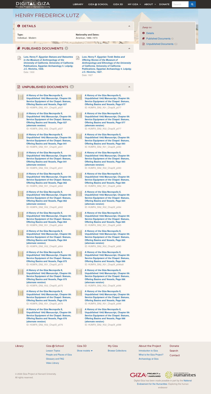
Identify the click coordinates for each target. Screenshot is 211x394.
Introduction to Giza (148, 350)
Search (174, 350)
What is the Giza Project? (151, 354)
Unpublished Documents (161, 44)
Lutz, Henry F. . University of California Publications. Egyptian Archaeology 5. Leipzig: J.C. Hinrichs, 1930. (48, 62)
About (148, 4)
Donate (164, 4)
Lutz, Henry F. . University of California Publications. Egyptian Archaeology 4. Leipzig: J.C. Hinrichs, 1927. (107, 64)
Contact (175, 355)
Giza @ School (98, 4)
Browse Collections (117, 350)
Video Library (52, 362)
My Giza (133, 4)
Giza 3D (118, 4)
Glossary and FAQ (55, 358)
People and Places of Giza (59, 354)
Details (150, 33)
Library (78, 4)
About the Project (150, 346)
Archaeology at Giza (148, 358)
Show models (83, 350)
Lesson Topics (53, 350)
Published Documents (159, 38)
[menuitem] (78, 4)
